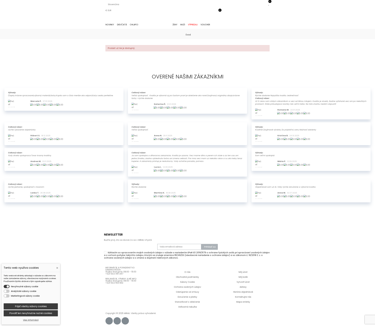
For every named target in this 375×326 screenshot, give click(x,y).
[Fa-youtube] (125, 321)
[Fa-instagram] (117, 321)
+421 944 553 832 (114, 282)
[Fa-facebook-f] (109, 321)
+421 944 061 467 (114, 273)
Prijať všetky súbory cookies (31, 306)
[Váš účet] (218, 17)
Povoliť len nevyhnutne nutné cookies (30, 313)
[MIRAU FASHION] (155, 24)
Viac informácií (31, 320)
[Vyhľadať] (218, 8)
